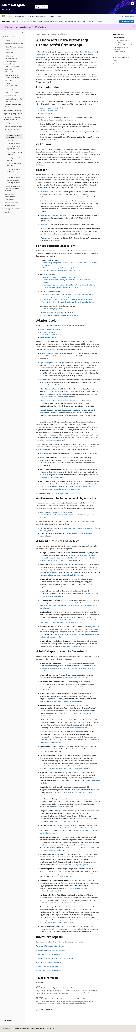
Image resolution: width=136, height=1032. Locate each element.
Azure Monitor (45, 380)
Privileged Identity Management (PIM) (53, 215)
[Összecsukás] (23, 32)
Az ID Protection (46, 453)
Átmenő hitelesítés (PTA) (48, 111)
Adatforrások (118, 42)
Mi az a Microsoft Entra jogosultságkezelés (74, 865)
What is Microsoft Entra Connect (76, 678)
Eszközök (43, 229)
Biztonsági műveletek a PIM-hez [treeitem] (14, 159)
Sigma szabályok (46, 363)
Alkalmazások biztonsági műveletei (48, 962)
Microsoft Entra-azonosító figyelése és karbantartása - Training (56, 988)
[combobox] (12, 36)
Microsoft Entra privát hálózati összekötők (78, 646)
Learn (38, 34)
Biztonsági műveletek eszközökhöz (48, 966)
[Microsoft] (3, 16)
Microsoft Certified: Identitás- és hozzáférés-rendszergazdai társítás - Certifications (62, 999)
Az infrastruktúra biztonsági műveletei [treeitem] (13, 176)
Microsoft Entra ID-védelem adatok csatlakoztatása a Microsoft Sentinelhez (68, 302)
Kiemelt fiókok (45, 201)
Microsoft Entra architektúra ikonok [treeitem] (14, 48)
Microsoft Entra (52, 34)
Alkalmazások (44, 225)
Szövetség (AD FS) (46, 113)
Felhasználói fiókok (46, 192)
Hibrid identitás (119, 37)
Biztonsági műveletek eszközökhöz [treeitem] (13, 170)
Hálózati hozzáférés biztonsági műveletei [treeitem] (13, 182)
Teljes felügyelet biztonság (84, 52)
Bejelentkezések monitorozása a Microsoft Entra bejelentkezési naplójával (67, 294)
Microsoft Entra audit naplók (50, 330)
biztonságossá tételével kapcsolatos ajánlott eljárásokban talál (61, 575)
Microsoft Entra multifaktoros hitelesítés (68, 701)
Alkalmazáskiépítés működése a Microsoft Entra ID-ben (64, 768)
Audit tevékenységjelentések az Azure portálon (58, 297)
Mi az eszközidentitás (69, 903)
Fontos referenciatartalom (122, 40)
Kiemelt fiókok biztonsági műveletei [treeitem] (14, 153)
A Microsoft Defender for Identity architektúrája (58, 277)
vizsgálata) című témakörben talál (51, 477)
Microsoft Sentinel (46, 353)
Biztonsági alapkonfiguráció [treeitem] (13, 126)
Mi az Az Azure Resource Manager (60, 807)
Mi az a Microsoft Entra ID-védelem (68, 493)
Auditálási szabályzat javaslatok (52, 309)
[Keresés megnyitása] (123, 16)
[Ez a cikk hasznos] (114, 63)
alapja (49, 898)
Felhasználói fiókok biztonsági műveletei (50, 946)
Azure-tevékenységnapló (62, 876)
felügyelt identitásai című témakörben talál (63, 821)
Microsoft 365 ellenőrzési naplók (51, 335)
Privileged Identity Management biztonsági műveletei (55, 958)
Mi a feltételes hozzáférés (77, 728)
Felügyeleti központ (126, 21)
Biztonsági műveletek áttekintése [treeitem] (14, 136)
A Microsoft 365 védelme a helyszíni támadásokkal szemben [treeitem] (13, 188)
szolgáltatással (93, 627)
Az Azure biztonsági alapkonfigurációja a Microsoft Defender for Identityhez (68, 285)
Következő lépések (119, 51)
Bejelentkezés (129, 16)
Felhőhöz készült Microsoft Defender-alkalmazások (59, 401)
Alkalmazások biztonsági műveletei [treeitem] (14, 165)
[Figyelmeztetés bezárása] (132, 3)
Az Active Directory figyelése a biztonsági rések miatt (60, 288)
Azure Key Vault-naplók (48, 337)
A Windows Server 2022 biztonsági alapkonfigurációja (60, 270)
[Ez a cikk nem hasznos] (116, 63)
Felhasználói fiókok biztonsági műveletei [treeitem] (13, 142)
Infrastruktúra (45, 238)
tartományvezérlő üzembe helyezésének (78, 533)
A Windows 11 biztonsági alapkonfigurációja (57, 268)
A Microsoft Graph (93, 780)
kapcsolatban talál (55, 587)
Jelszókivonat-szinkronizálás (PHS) (51, 108)
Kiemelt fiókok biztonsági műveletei (48, 954)
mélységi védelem (43, 55)
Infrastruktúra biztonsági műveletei (48, 970)
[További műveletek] (98, 34)
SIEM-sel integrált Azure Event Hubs (53, 389)
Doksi (44, 34)
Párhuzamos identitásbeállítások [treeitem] (11, 57)
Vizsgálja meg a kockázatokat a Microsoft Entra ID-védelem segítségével (67, 299)
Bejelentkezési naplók (47, 332)
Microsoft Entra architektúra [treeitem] (14, 43)
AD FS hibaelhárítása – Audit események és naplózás (60, 315)
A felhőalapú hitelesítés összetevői (121, 48)
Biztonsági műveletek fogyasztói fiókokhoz (51, 950)
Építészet (62, 34)
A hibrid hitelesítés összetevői (123, 45)
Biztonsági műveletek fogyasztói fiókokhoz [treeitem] (13, 148)
